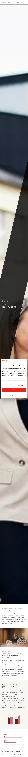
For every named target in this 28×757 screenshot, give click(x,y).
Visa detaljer (20, 385)
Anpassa (13, 395)
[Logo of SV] (6, 2)
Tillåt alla (14, 390)
